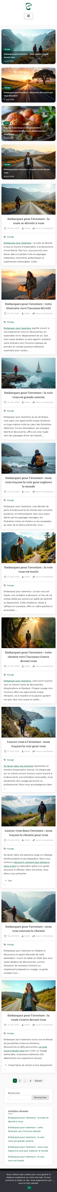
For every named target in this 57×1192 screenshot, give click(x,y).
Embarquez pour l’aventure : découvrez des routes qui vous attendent (28, 94)
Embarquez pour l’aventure (17, 243)
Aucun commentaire (44, 228)
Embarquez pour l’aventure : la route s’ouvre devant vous (27, 171)
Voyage (7, 49)
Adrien (27, 228)
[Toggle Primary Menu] (28, 16)
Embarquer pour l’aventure (17, 328)
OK (29, 1187)
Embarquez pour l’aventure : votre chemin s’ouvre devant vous (26, 55)
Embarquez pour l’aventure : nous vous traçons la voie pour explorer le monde (28, 482)
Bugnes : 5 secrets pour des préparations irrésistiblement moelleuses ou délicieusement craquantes (25, 131)
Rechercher (14, 1093)
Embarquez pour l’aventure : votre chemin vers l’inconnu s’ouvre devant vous (28, 656)
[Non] (53, 1181)
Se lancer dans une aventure (18, 766)
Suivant (38, 1080)
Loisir (7, 123)
